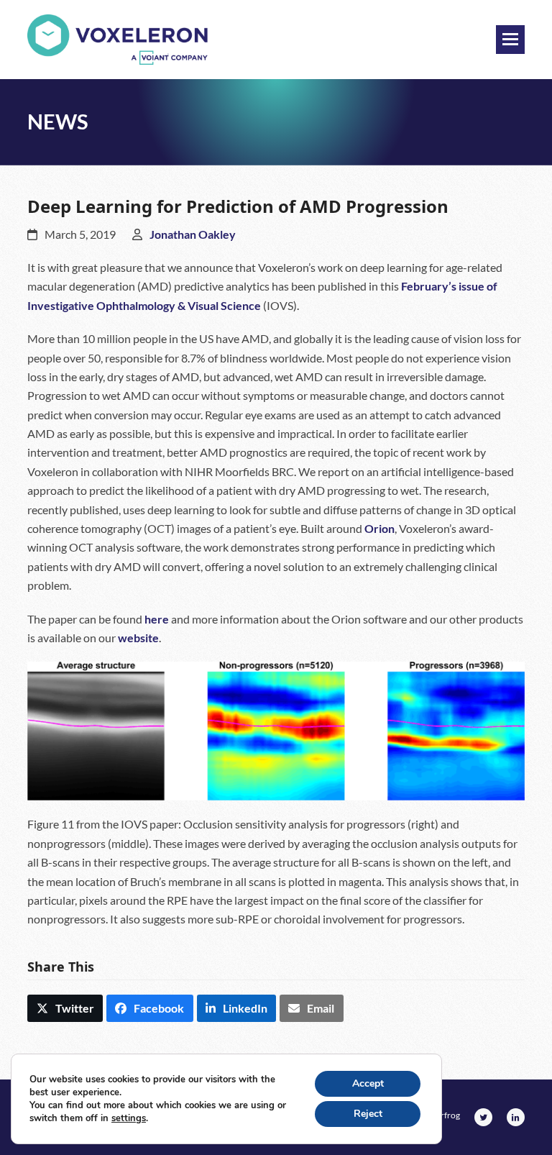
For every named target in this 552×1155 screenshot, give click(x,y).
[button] (510, 39)
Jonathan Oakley (193, 234)
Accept (368, 1083)
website (138, 637)
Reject (368, 1113)
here (156, 619)
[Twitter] (483, 1117)
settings (128, 1118)
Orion (379, 528)
